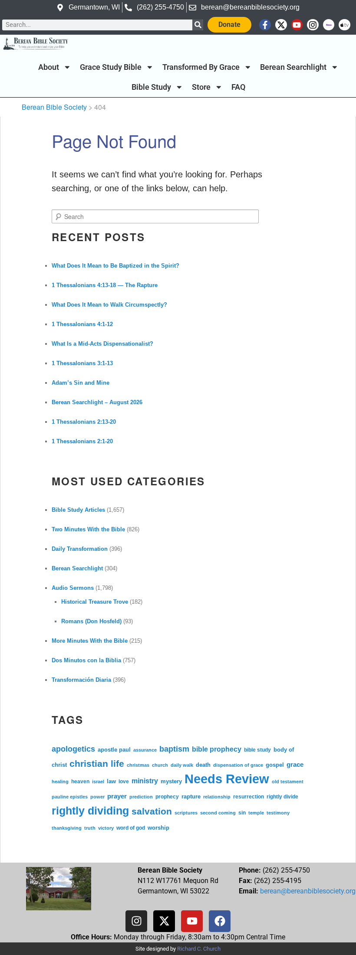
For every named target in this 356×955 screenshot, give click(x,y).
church (160, 765)
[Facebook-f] (265, 25)
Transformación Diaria (81, 680)
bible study (257, 749)
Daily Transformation (80, 549)
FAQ (238, 87)
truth (90, 828)
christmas (138, 765)
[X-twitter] (281, 25)
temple (256, 812)
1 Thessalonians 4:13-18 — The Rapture (105, 285)
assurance (145, 749)
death (203, 765)
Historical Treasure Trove (94, 602)
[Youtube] (297, 25)
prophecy (167, 796)
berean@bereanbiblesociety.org (308, 891)
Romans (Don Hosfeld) (91, 621)
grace (295, 764)
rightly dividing (90, 811)
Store (201, 87)
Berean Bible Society (54, 107)
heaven (80, 781)
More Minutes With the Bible (90, 641)
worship (158, 827)
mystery (171, 781)
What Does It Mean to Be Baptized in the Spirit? (115, 265)
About (48, 67)
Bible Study (151, 87)
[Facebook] (220, 921)
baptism (174, 749)
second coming (218, 812)
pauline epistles (70, 796)
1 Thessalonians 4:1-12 (82, 324)
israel (98, 781)
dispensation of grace (238, 765)
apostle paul (114, 749)
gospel (275, 765)
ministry (145, 781)
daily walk (182, 765)
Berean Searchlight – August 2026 (97, 402)
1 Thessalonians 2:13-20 (84, 422)
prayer (117, 796)
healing (60, 781)
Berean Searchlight (293, 67)
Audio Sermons (73, 588)
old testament (287, 781)
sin (242, 812)
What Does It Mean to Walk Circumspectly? (109, 304)
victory (106, 828)
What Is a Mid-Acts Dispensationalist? (102, 343)
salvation (152, 811)
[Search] (197, 25)
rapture (191, 797)
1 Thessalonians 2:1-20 (82, 441)
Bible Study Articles (78, 510)
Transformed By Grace (201, 67)
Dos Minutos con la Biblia (86, 660)
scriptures (186, 812)
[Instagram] (313, 25)
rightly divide (282, 796)
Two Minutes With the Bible (88, 529)
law (111, 781)
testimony (278, 812)
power (97, 796)
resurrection (248, 796)
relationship (217, 796)
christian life (96, 764)
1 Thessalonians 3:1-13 (82, 363)
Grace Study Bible (111, 67)
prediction (141, 796)
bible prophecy (216, 749)
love (124, 781)
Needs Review (227, 779)
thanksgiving (67, 828)
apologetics (73, 749)
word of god (130, 828)
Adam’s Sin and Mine (80, 382)
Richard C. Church (199, 948)
